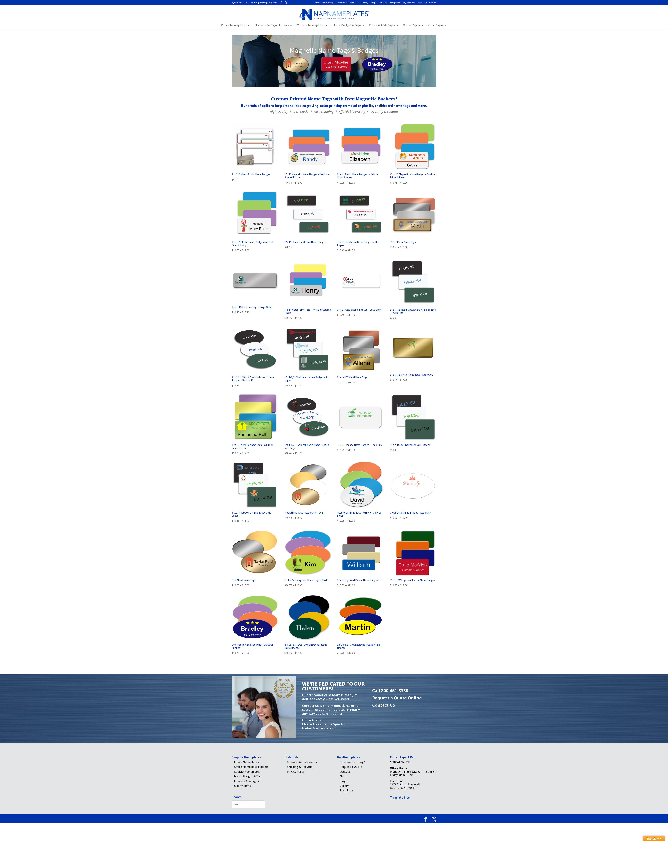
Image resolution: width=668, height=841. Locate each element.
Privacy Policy (295, 772)
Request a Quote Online (397, 698)
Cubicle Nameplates (311, 25)
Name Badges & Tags (347, 25)
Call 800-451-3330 (390, 690)
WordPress (277, 819)
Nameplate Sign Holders (272, 25)
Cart (420, 3)
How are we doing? (325, 3)
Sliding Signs (242, 786)
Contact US (383, 705)
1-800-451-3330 (400, 762)
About (344, 776)
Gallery (364, 3)
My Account (409, 3)
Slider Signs (411, 25)
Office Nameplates (234, 25)
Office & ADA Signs (382, 25)
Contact (383, 3)
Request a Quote (346, 3)
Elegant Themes (251, 819)
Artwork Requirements (302, 762)
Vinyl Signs (435, 25)
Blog (373, 3)
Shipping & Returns (299, 767)
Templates (395, 3)
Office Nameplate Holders (251, 767)
